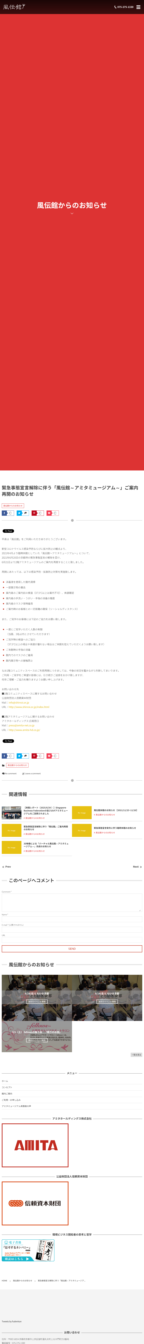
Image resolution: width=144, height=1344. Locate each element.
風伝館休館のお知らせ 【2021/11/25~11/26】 (116, 810)
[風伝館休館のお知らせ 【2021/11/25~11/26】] (82, 817)
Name (4, 914)
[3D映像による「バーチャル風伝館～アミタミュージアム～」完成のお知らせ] (11, 852)
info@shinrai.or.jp (19, 702)
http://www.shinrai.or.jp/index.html (29, 707)
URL (3, 935)
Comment (6, 891)
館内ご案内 (7, 1093)
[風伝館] (23, 7)
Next (136, 866)
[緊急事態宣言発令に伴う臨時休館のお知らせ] (82, 835)
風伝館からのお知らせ (12, 505)
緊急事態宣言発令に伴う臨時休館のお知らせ (115, 827)
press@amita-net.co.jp (21, 725)
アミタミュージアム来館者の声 (16, 1106)
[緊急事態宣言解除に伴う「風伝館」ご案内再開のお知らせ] (11, 835)
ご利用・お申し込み (11, 1099)
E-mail (4, 924)
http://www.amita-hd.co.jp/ (24, 730)
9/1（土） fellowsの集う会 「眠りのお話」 (37, 1032)
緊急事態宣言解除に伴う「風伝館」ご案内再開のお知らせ (46, 828)
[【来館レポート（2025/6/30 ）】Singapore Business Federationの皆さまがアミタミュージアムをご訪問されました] (11, 818)
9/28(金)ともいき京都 (37, 993)
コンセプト (7, 1087)
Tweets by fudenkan (12, 1321)
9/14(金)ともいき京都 (107, 993)
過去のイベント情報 (36, 1001)
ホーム (5, 1081)
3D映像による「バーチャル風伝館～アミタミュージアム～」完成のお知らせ (46, 845)
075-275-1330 (125, 7)
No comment (11, 773)
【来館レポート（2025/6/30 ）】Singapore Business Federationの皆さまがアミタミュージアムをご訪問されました (46, 810)
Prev (8, 866)
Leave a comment (33, 773)
